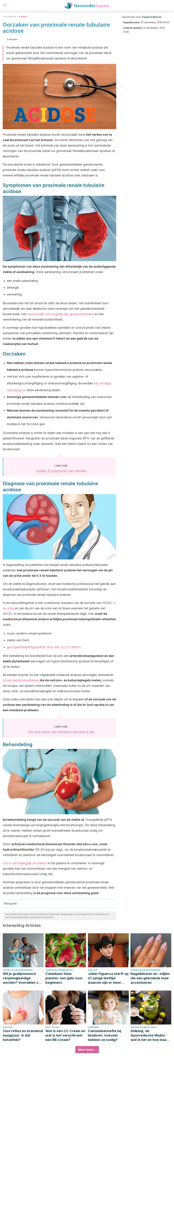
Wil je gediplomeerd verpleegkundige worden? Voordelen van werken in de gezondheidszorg (22, 978)
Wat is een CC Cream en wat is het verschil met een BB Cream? (65, 1035)
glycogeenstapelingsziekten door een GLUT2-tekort (43, 647)
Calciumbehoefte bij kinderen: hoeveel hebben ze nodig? (104, 1035)
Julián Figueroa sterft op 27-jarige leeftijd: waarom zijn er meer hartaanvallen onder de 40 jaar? (108, 978)
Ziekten (23, 16)
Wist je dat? (52, 1027)
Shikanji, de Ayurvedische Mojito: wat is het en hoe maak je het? (149, 1035)
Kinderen (93, 1027)
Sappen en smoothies (143, 1027)
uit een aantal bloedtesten (21, 680)
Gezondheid (9, 16)
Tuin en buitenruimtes (59, 970)
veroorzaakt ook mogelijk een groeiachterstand (60, 314)
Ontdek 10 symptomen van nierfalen (61, 471)
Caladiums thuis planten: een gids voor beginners (64, 978)
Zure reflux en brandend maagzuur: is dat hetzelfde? (23, 1035)
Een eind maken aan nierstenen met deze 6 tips (61, 732)
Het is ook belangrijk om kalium (25, 863)
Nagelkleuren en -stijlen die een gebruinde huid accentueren (150, 978)
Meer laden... (87, 1049)
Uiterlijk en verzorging (18, 970)
